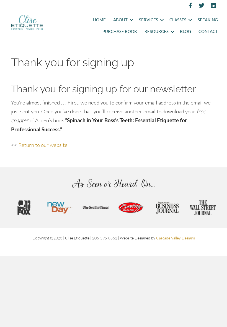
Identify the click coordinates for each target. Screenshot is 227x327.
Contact (208, 31)
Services (148, 19)
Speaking (208, 19)
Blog (185, 31)
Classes (177, 19)
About (120, 19)
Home (99, 19)
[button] (131, 20)
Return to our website (43, 145)
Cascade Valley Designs (175, 238)
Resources (157, 31)
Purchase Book (119, 31)
